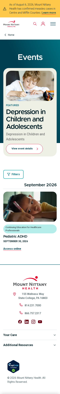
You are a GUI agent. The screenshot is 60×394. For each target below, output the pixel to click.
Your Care (10, 335)
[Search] (35, 23)
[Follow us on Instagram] (33, 322)
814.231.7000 (33, 305)
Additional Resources (18, 345)
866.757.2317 (33, 313)
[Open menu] (53, 23)
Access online (12, 248)
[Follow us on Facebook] (20, 322)
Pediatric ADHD (15, 236)
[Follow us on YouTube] (40, 322)
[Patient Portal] (43, 23)
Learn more (49, 12)
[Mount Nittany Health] (11, 24)
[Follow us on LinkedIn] (27, 322)
